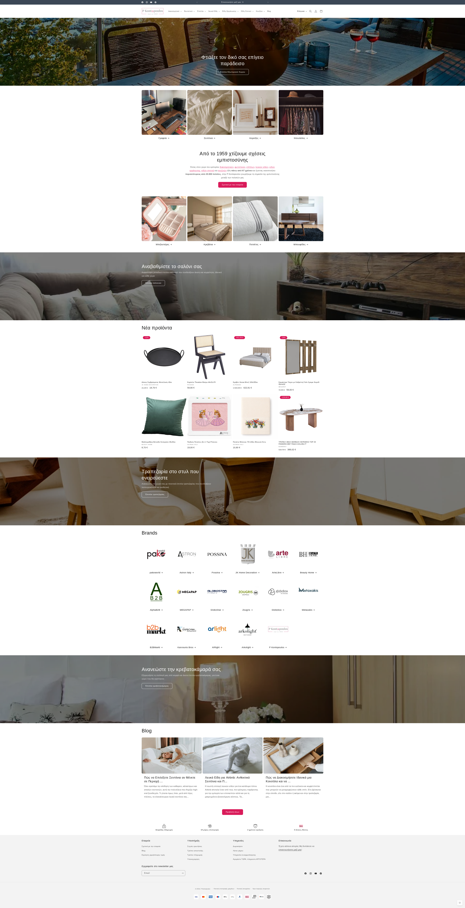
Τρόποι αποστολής (195, 851)
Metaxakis (307, 610)
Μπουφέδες (300, 244)
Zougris (246, 610)
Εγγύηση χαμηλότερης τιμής (153, 855)
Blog (143, 851)
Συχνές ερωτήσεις (194, 846)
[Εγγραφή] (182, 873)
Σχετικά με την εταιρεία (232, 185)
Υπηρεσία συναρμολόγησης (244, 855)
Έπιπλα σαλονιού (153, 283)
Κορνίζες (254, 138)
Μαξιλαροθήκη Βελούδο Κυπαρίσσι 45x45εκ (159, 442)
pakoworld (155, 572)
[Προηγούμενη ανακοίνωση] (197, 2)
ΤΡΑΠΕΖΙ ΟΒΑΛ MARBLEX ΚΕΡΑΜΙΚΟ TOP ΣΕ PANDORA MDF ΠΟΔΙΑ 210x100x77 (297, 443)
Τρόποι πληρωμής (195, 855)
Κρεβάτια (208, 244)
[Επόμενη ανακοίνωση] (268, 2)
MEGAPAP (185, 610)
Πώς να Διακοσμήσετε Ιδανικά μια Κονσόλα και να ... (289, 779)
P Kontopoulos (276, 647)
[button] (175, 11)
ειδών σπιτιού (207, 171)
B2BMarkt (155, 647)
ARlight (216, 647)
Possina (216, 572)
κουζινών (222, 171)
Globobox (277, 610)
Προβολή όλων (232, 812)
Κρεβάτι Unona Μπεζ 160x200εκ (245, 382)
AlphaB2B (155, 610)
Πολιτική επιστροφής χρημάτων (224, 888)
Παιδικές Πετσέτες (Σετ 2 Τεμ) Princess (202, 442)
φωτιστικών (240, 167)
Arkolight (246, 647)
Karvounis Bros (185, 647)
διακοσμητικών (227, 167)
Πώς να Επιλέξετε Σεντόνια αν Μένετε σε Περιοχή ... (169, 779)
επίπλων (250, 167)
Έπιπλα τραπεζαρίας (154, 494)
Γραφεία (163, 138)
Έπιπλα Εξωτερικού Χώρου (232, 72)
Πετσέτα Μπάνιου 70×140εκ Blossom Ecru (249, 442)
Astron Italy (185, 572)
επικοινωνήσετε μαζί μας (290, 850)
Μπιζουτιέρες (162, 244)
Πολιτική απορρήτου (243, 888)
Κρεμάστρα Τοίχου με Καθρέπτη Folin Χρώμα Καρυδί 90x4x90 (299, 383)
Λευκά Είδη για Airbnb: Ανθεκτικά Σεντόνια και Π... (227, 779)
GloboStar (216, 610)
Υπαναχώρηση (193, 859)
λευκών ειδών (262, 167)
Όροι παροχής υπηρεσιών (261, 888)
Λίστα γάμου (238, 851)
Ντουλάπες (299, 138)
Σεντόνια (208, 138)
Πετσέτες (254, 244)
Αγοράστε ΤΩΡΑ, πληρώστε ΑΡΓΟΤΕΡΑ (249, 859)
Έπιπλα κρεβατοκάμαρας (157, 686)
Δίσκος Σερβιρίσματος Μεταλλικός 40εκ (157, 382)
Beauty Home (307, 572)
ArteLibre (276, 572)
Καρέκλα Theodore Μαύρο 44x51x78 (201, 382)
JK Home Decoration (246, 572)
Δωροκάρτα (237, 846)
